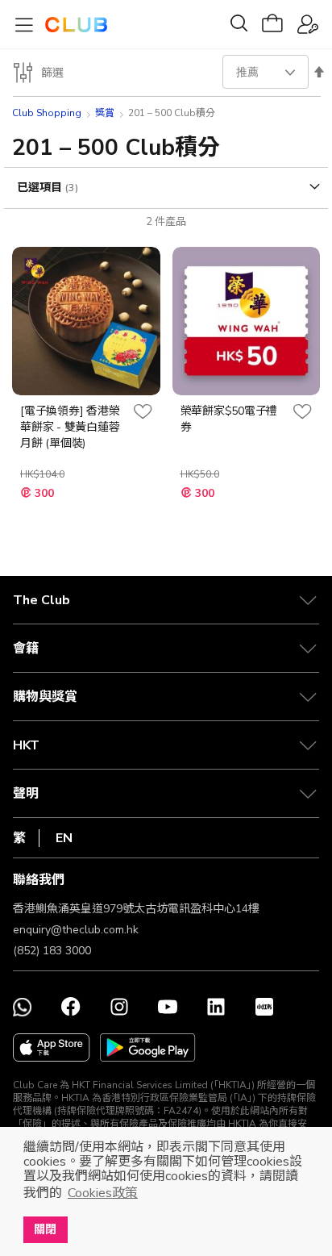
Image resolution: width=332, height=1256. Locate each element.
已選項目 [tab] (41, 187)
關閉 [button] (45, 1229)
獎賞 (104, 112)
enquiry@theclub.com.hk (76, 929)
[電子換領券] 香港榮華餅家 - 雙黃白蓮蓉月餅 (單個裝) (69, 427)
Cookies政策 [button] (103, 1193)
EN (64, 838)
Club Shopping (46, 112)
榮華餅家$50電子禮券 (229, 419)
